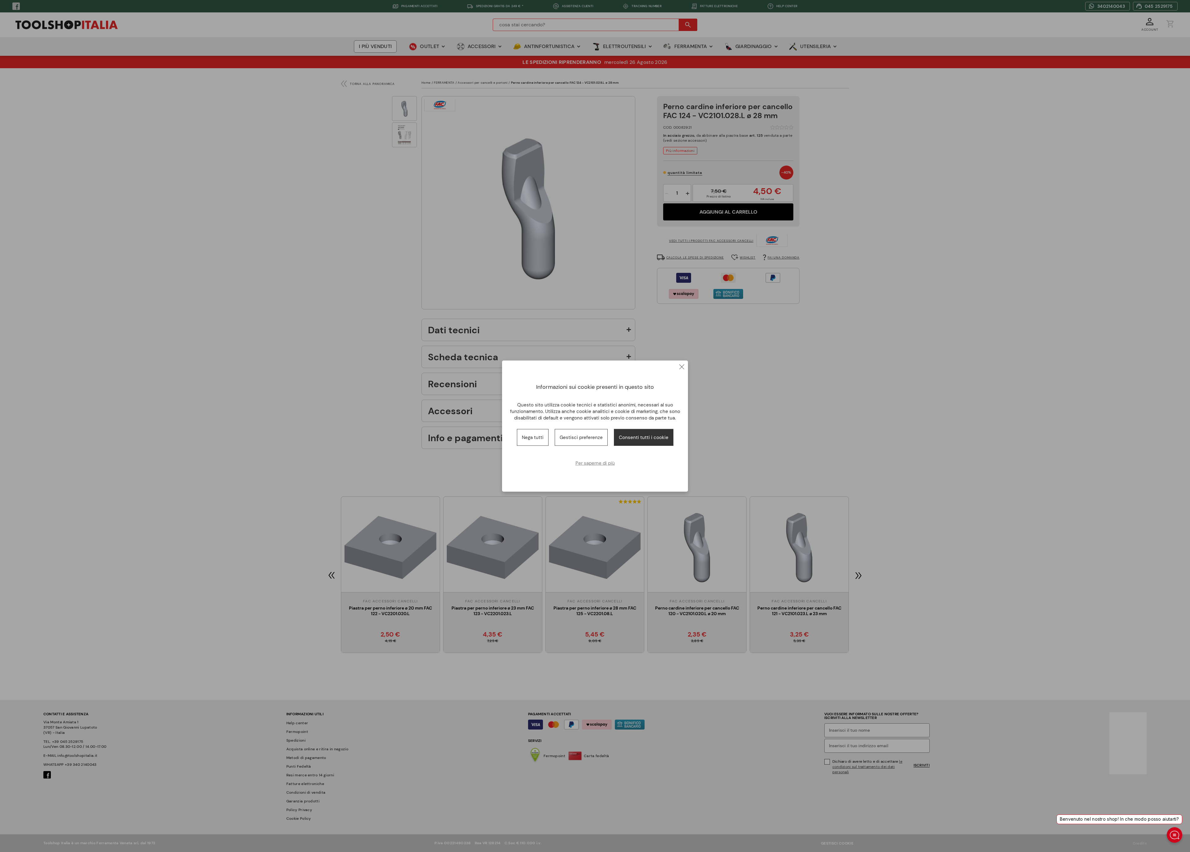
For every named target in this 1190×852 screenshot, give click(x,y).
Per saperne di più (595, 463)
